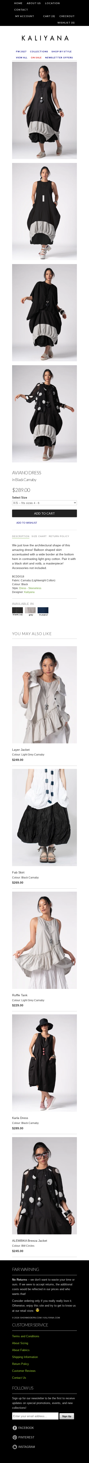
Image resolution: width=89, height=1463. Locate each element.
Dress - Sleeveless (30, 588)
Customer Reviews (24, 1370)
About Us (34, 3)
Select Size (19, 497)
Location (52, 3)
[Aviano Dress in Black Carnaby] (44, 111)
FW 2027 (21, 51)
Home (18, 3)
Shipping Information (25, 1357)
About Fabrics (21, 1350)
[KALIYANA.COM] (44, 38)
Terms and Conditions (25, 1336)
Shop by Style (62, 51)
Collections (39, 51)
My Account (24, 16)
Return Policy (59, 536)
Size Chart (39, 536)
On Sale (36, 57)
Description (20, 536)
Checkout (67, 16)
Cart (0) (49, 16)
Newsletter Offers (59, 57)
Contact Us (19, 1377)
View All (21, 57)
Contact (21, 9)
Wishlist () (66, 22)
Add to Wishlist (26, 522)
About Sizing (20, 1343)
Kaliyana (29, 592)
